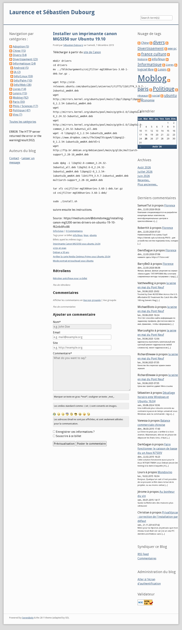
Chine (145, 43)
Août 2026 (144, 167)
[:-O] (67, 414)
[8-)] (75, 414)
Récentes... (144, 180)
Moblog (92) (20, 97)
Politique (163, 89)
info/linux (78, 235)
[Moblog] (168, 69)
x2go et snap (59, 248)
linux (86, 235)
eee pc (172, 48)
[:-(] (71, 414)
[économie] (139, 100)
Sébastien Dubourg (73, 45)
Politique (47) (21, 110)
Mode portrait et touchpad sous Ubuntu (73, 260)
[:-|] (62, 414)
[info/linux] (149, 59)
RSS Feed (143, 554)
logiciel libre (146, 69)
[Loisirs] (155, 69)
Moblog (152, 78)
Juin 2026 (144, 176)
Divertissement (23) (25, 59)
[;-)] (88, 414)
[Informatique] (167, 59)
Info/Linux (58, 231)
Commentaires (147, 558)
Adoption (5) (21, 46)
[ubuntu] (161, 95)
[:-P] (84, 414)
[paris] (168, 80)
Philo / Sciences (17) (25, 106)
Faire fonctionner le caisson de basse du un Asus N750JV (157, 449)
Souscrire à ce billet (68, 436)
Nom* (57, 322)
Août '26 (157, 146)
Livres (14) (19, 89)
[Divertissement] (166, 43)
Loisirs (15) (20, 93)
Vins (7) (17, 114)
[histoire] (168, 54)
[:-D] (80, 414)
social (156, 95)
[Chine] (139, 43)
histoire (143, 59)
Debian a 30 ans (61, 252)
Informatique (150, 64)
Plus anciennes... (148, 184)
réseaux (143, 95)
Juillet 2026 (145, 171)
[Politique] (150, 89)
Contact (14, 158)
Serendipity (28, 617)
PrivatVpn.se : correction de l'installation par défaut (158, 517)
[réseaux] (176, 89)
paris (143, 89)
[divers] (150, 43)
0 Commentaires (74, 231)
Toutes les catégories (22, 121)
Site (55, 343)
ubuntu (93, 235)
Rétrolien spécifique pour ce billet (70, 278)
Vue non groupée (92, 300)
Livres (170, 65)
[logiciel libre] (175, 65)
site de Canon (92, 52)
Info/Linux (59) (23, 76)
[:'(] (54, 414)
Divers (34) (20, 55)
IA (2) (17, 72)
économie (147, 100)
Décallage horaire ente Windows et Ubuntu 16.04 (156, 397)
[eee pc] (165, 48)
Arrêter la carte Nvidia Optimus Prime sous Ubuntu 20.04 (81, 256)
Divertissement (151, 48)
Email (56, 332)
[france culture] (139, 54)
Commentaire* (62, 353)
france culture (153, 54)
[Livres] (163, 65)
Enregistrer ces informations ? (75, 431)
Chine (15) (19, 50)
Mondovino (165, 472)
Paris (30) (19, 102)
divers (159, 42)
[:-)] (58, 414)
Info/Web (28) (22, 85)
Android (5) (21, 68)
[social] (150, 95)
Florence (169, 205)
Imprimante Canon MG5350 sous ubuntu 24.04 (76, 243)
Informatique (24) (24, 63)
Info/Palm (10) (23, 80)
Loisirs (162, 69)
